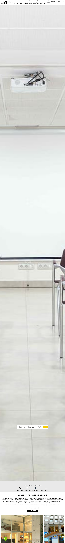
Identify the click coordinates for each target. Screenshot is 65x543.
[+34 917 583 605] (43, 0)
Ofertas (44, 3)
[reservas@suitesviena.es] (37, 0)
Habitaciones (16, 3)
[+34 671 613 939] (48, 0)
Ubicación (30, 3)
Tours (41, 3)
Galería (34, 3)
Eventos (26, 3)
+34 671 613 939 (48, 2)
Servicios (22, 3)
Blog (38, 3)
